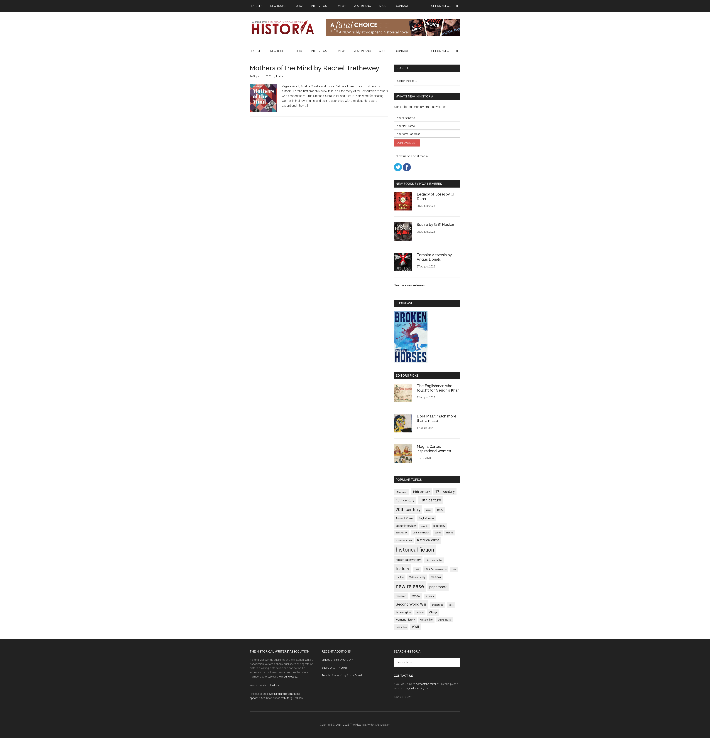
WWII (415, 627)
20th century (408, 509)
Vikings (433, 612)
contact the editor (426, 684)
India (454, 569)
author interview (406, 526)
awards (424, 526)
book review (401, 532)
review (416, 596)
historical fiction (415, 550)
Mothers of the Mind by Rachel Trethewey (314, 68)
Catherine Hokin (421, 532)
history (402, 568)
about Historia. (271, 685)
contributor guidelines (290, 698)
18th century (405, 500)
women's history (405, 619)
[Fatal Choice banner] (393, 35)
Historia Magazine (285, 27)
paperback (438, 586)
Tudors (420, 612)
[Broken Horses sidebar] (410, 362)
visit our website (287, 676)
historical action (404, 540)
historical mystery (408, 560)
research (401, 596)
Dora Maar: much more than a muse (437, 418)
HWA (417, 569)
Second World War (411, 604)
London (400, 577)
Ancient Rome (404, 518)
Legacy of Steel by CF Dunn (337, 659)
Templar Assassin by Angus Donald (434, 257)
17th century (445, 491)
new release (410, 586)
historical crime (428, 540)
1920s (428, 510)
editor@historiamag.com (415, 688)
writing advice (444, 620)
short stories (437, 605)
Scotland (430, 596)
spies (451, 605)
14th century (401, 492)
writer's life (426, 619)
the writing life (403, 612)
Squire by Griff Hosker (435, 224)
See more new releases (409, 285)
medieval (436, 577)
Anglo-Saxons (426, 518)
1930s (440, 510)
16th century (421, 491)
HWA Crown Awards (436, 569)
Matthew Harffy (417, 577)
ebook (438, 532)
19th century (430, 500)
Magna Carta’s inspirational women (434, 448)
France (449, 533)
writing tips (401, 627)
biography (439, 525)
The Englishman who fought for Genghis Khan (438, 388)
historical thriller (434, 560)
